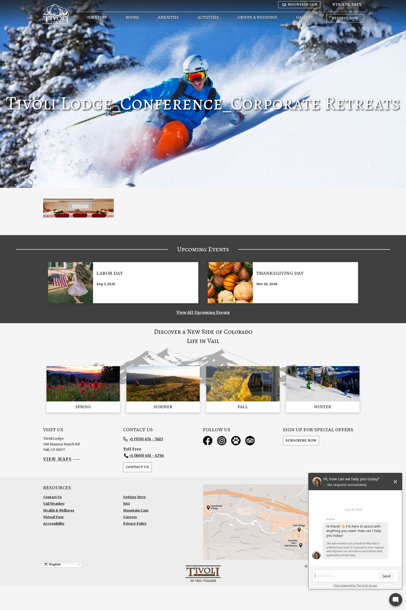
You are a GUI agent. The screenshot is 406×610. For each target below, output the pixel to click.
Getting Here (134, 497)
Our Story (96, 17)
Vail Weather (54, 503)
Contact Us (137, 467)
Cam (302, 5)
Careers (130, 517)
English (54, 564)
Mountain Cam (135, 510)
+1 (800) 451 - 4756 (146, 455)
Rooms (132, 17)
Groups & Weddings (257, 17)
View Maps (57, 459)
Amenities (168, 17)
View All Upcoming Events (203, 312)
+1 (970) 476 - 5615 (146, 439)
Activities (208, 17)
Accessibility (53, 523)
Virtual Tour (53, 517)
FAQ (126, 503)
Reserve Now (345, 18)
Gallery (304, 17)
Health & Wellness (58, 510)
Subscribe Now (300, 441)
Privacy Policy (135, 523)
